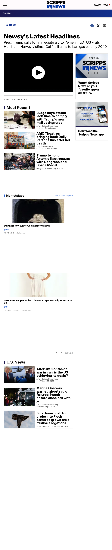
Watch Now (101, 5)
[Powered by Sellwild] (69, 353)
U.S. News (10, 25)
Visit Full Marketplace (64, 196)
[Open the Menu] (4, 5)
